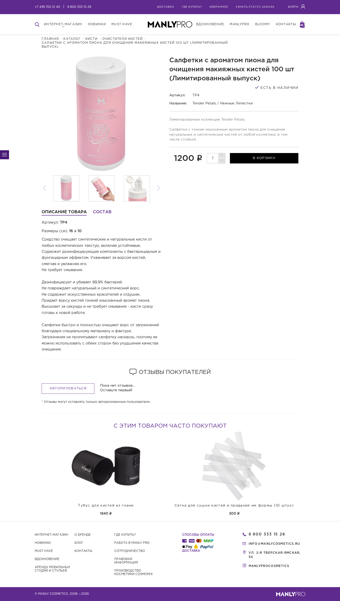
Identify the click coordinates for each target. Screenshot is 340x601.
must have (122, 24)
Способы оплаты (198, 535)
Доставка (165, 7)
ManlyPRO (239, 24)
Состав (102, 212)
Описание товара (64, 212)
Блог (78, 543)
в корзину (264, 158)
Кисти (91, 39)
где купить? (192, 7)
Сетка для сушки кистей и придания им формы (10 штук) (234, 505)
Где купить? (125, 535)
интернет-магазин (63, 24)
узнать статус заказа (255, 7)
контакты (286, 24)
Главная (50, 39)
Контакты (83, 551)
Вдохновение (47, 559)
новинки (97, 24)
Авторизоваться (68, 388)
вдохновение (210, 24)
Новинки (43, 543)
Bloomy (262, 24)
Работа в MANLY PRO (132, 543)
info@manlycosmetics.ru (274, 544)
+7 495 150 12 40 (47, 7)
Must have (44, 551)
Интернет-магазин (51, 535)
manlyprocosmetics (269, 566)
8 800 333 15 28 (79, 7)
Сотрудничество (129, 551)
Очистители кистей (122, 39)
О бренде (82, 535)
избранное (219, 7)
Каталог (71, 39)
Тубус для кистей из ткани (106, 505)
